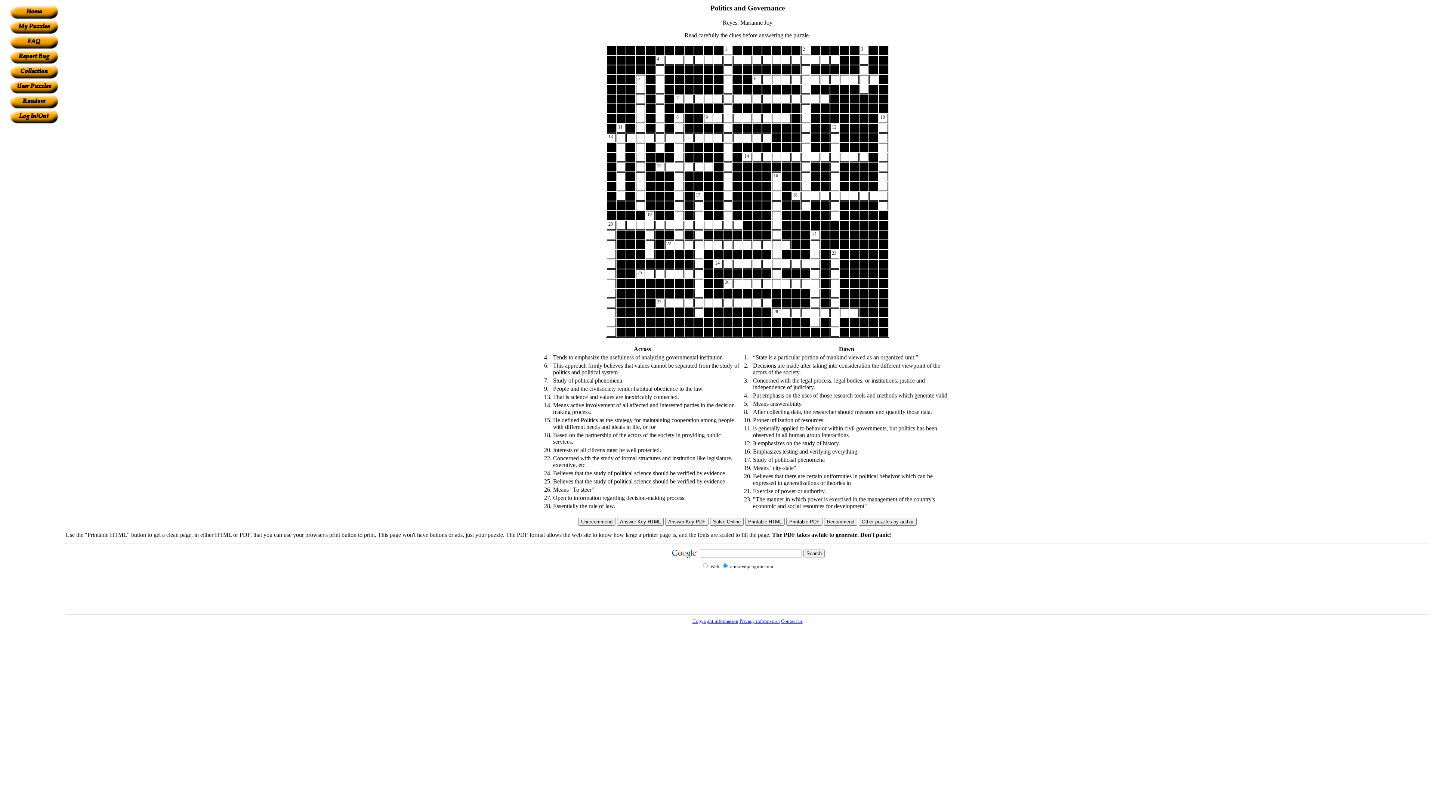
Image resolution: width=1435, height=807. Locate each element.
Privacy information (760, 621)
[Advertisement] (34, 236)
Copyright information (715, 621)
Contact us (792, 621)
